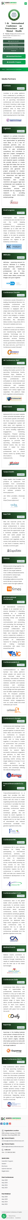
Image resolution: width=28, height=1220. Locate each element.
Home (3, 69)
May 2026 (5, 1180)
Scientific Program (14, 62)
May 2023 (4, 1188)
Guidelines (18, 1218)
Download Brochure (15, 56)
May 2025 (5, 1183)
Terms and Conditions (8, 1218)
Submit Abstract (7, 1169)
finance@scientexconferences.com (13, 1146)
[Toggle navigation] (25, 3)
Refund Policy (12, 1216)
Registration (5, 1171)
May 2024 (5, 1185)
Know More (21, 88)
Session (4, 1164)
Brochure (4, 1166)
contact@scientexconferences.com (13, 1141)
